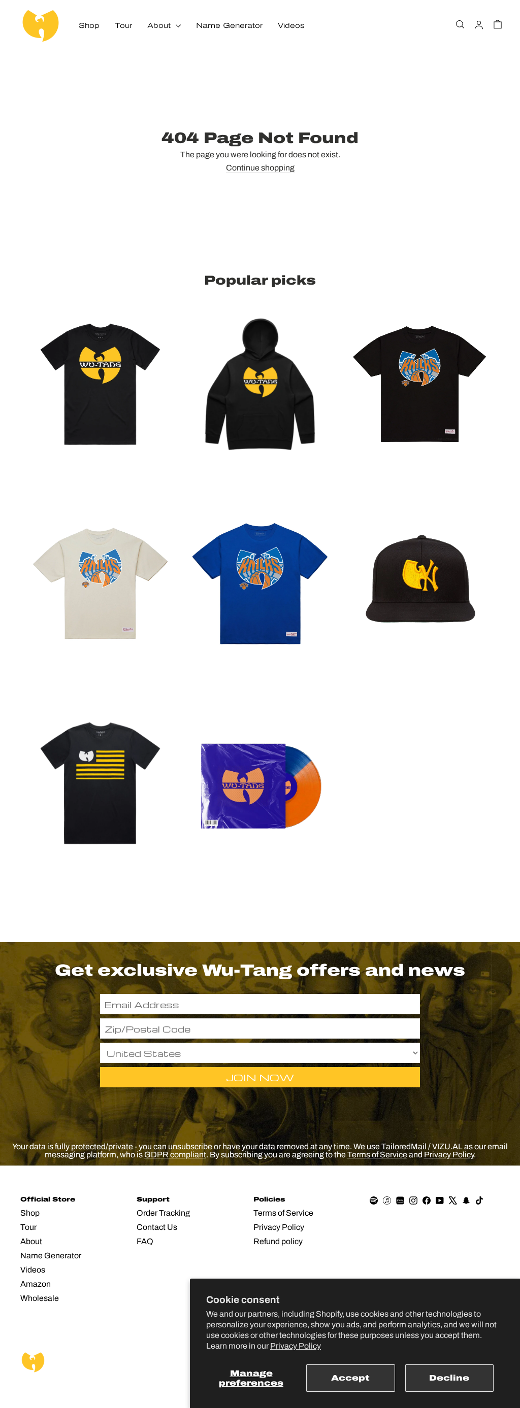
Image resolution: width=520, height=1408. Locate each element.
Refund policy (278, 1241)
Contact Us (157, 1227)
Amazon (35, 1284)
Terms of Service (377, 1154)
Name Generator (229, 25)
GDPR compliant (175, 1154)
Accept (350, 1377)
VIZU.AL (447, 1146)
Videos (291, 25)
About (160, 25)
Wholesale (39, 1298)
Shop (89, 25)
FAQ (145, 1241)
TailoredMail (404, 1146)
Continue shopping (260, 168)
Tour (123, 25)
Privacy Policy (295, 1346)
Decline (449, 1377)
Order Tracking (163, 1213)
